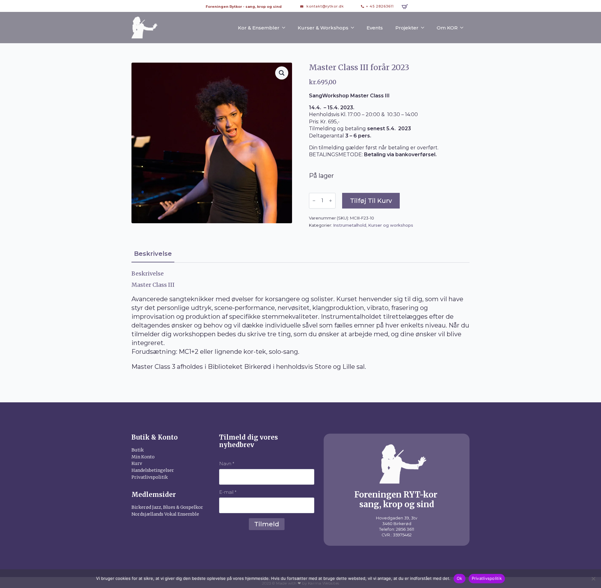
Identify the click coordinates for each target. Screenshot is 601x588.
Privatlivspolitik (487, 578)
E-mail (227, 492)
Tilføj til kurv (371, 200)
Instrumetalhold (349, 225)
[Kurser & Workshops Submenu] (354, 27)
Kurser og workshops (390, 225)
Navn (226, 463)
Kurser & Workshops (323, 28)
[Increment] (330, 201)
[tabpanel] (300, 320)
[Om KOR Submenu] (464, 27)
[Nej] (593, 578)
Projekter (407, 28)
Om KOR (447, 28)
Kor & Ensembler (259, 28)
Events (375, 28)
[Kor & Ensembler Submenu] (285, 27)
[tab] (152, 253)
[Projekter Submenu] (424, 27)
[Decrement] (314, 201)
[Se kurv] (405, 6)
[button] (281, 73)
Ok (459, 578)
